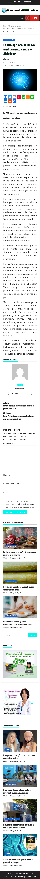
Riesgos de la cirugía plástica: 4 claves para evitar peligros (19, 756)
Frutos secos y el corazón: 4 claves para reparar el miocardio (19, 553)
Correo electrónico (12, 484)
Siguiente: (18, 416)
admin (7, 59)
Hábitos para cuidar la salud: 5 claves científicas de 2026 (18, 588)
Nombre (7, 475)
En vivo (34, 17)
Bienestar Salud (9, 40)
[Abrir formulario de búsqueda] (22, 18)
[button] (3, 18)
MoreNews (19, 876)
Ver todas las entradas (20, 393)
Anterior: (19, 406)
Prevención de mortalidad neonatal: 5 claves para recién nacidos (18, 826)
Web (5, 492)
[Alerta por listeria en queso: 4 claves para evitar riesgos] (20, 845)
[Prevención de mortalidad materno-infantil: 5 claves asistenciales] (20, 776)
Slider (8, 749)
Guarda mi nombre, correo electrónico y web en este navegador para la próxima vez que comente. (21, 504)
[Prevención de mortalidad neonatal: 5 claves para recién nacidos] (20, 810)
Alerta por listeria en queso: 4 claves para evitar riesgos (18, 861)
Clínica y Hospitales (12, 819)
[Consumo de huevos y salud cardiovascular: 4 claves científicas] (20, 607)
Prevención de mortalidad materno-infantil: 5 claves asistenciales (17, 791)
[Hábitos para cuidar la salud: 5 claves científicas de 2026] (20, 573)
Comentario (9, 443)
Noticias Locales (11, 784)
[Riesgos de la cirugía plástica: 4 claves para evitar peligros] (20, 741)
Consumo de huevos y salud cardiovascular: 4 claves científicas (17, 623)
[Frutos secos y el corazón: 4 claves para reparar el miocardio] (20, 538)
